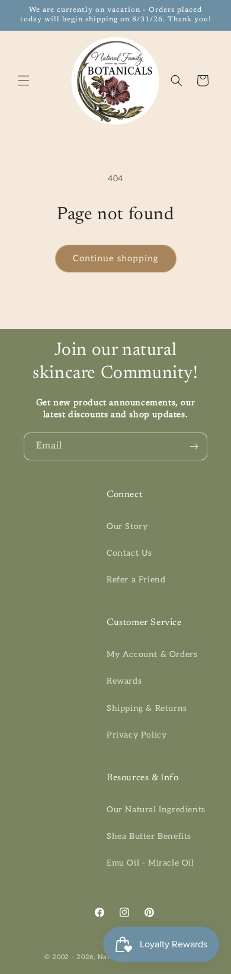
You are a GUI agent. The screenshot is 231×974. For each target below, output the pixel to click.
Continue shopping (116, 258)
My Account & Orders (152, 654)
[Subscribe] (194, 446)
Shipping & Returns (147, 708)
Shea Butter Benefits (149, 836)
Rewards (124, 681)
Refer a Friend (136, 580)
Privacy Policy (136, 735)
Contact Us (129, 553)
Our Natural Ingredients (156, 810)
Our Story (127, 526)
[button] (24, 81)
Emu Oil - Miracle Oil (150, 863)
